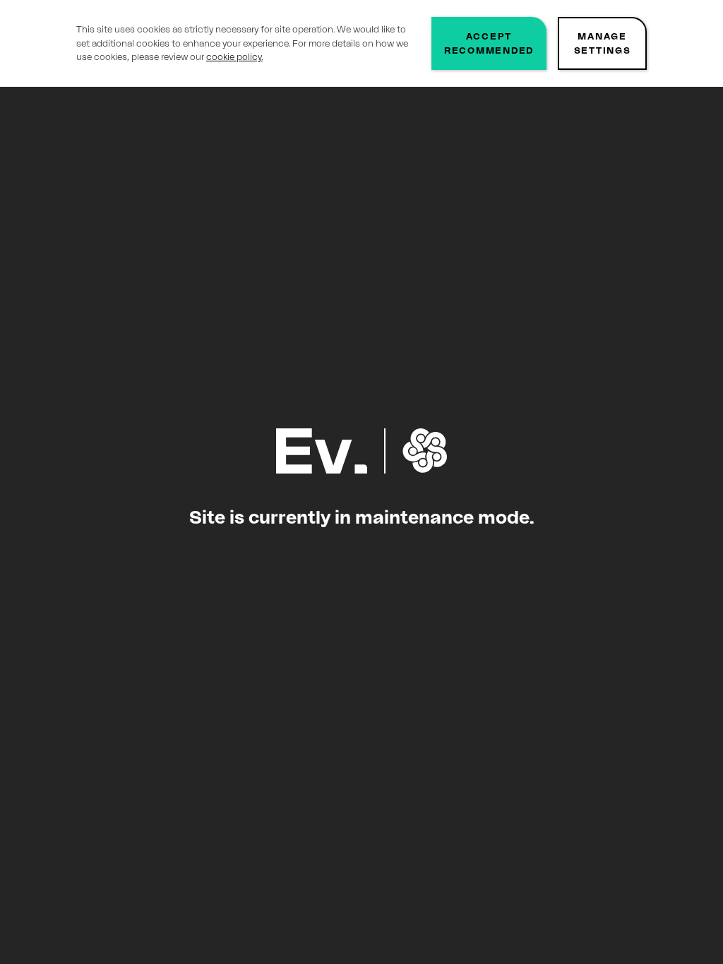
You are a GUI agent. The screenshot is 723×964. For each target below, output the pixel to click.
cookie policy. (234, 56)
